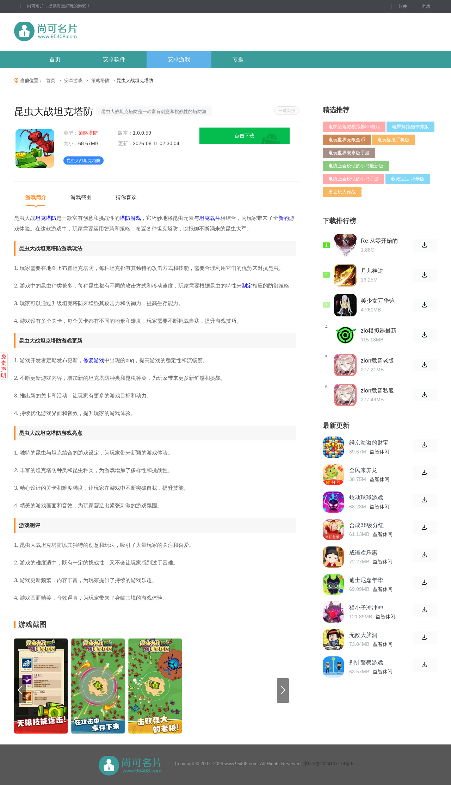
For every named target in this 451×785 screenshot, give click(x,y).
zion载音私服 (377, 391)
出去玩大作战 (342, 191)
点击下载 (244, 135)
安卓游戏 (179, 59)
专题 (238, 59)
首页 (55, 59)
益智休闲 (379, 452)
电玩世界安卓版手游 (349, 152)
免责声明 (3, 365)
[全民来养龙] (333, 474)
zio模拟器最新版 (378, 331)
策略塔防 (100, 80)
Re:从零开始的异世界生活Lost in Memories (379, 241)
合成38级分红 (366, 525)
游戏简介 (36, 197)
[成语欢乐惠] (333, 557)
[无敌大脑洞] (333, 639)
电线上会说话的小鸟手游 (353, 178)
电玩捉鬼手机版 (393, 139)
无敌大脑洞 (363, 635)
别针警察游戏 (366, 663)
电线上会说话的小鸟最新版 (355, 165)
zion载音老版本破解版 (377, 361)
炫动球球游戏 (366, 498)
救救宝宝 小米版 (408, 178)
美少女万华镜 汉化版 (378, 301)
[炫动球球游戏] (333, 502)
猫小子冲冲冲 (366, 608)
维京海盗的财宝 (369, 443)
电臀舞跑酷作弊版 (410, 126)
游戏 (426, 6)
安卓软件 (114, 59)
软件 (403, 6)
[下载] (425, 445)
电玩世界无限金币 (346, 139)
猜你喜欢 (126, 197)
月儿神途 (372, 271)
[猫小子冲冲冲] (333, 612)
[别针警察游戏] (333, 667)
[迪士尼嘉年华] (333, 584)
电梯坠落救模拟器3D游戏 (354, 126)
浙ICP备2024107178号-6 (328, 763)
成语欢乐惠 (363, 553)
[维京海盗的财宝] (333, 447)
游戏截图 (81, 197)
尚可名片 (84, 32)
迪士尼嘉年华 (366, 580)
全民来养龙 (363, 470)
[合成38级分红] (333, 529)
